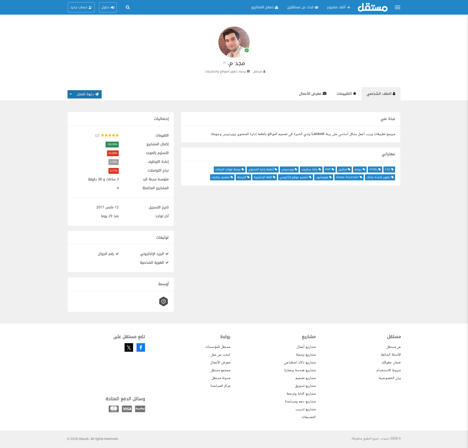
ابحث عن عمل (220, 354)
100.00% (112, 144)
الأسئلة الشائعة (391, 354)
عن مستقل (393, 347)
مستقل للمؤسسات (217, 347)
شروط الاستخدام (388, 370)
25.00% (112, 153)
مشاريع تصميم (305, 378)
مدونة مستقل (221, 378)
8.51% (113, 170)
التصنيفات (309, 417)
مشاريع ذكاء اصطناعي (300, 362)
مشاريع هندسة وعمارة (300, 370)
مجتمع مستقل (220, 370)
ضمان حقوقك (391, 362)
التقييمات (345, 93)
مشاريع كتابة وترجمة (301, 393)
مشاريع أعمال (306, 347)
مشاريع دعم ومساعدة (300, 401)
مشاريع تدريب (305, 409)
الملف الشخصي (380, 93)
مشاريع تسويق (305, 386)
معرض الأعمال (311, 93)
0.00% (113, 162)
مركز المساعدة (220, 386)
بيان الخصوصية (390, 378)
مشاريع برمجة (306, 354)
